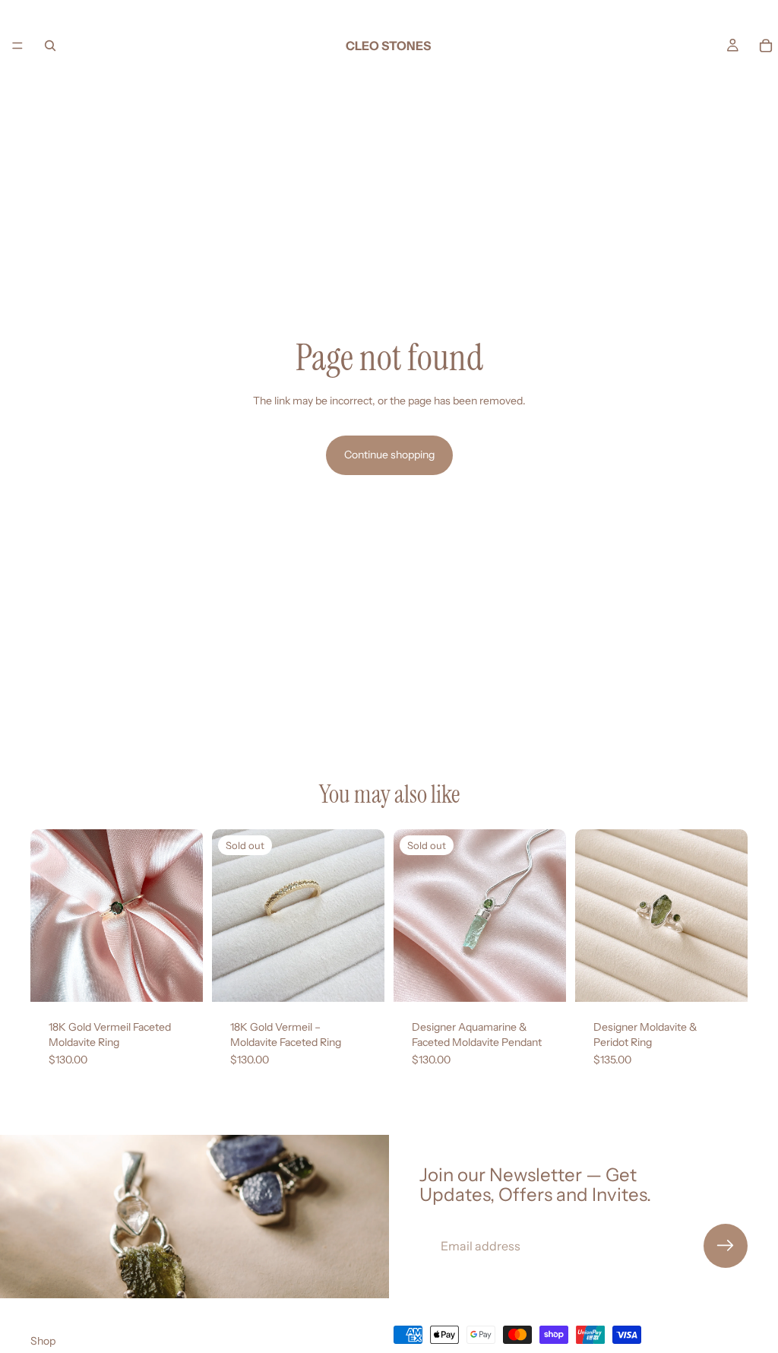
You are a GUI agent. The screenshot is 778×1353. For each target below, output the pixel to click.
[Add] (179, 978)
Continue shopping (389, 454)
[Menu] (17, 45)
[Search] (50, 45)
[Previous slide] (47, 916)
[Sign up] (726, 1246)
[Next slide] (186, 916)
